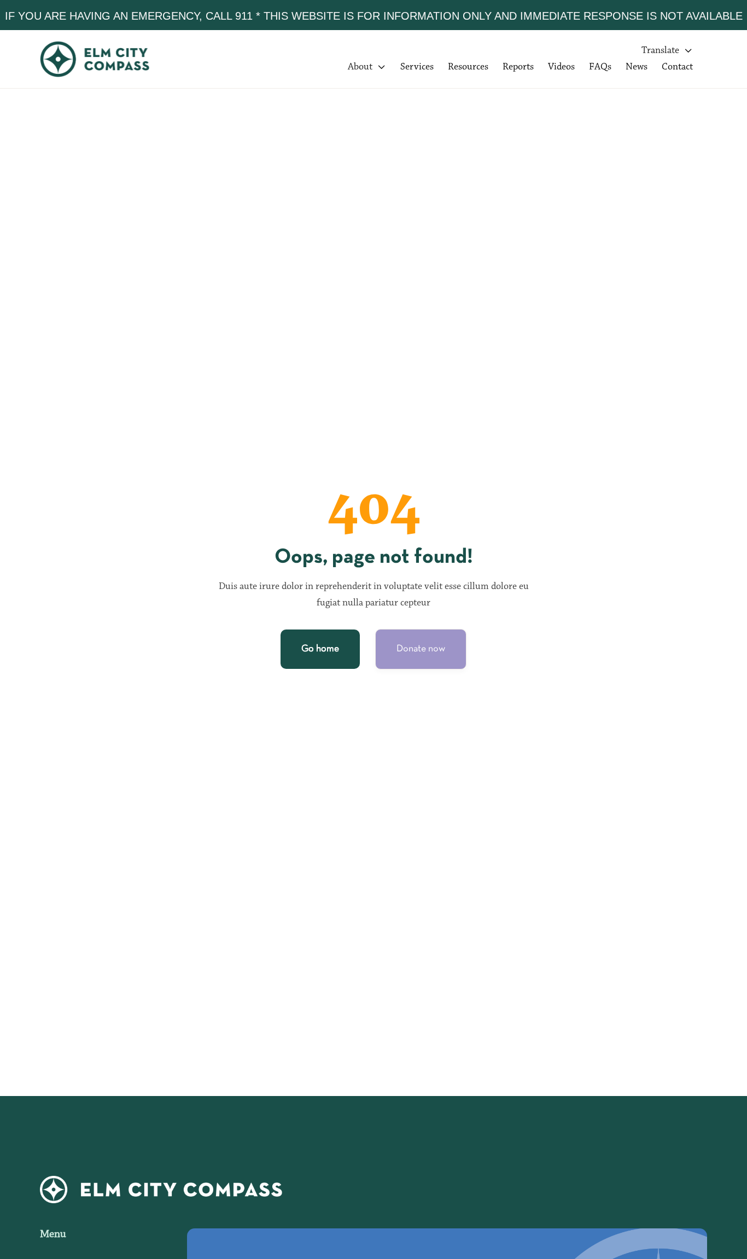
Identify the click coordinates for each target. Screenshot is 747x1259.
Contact (677, 67)
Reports (518, 67)
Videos (561, 67)
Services (417, 67)
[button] (667, 51)
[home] (105, 59)
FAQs (600, 67)
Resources (468, 67)
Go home (320, 649)
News (636, 67)
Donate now (420, 649)
